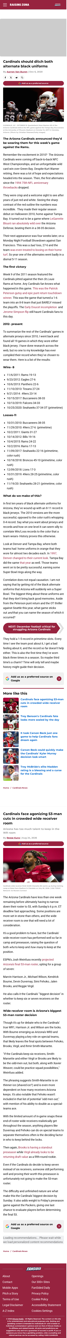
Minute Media (18, 1319)
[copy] (22, 77)
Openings (37, 1276)
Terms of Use (10, 1299)
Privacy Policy (40, 1293)
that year (25, 562)
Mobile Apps (10, 1287)
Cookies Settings (42, 1310)
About (6, 1276)
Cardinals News (19, 788)
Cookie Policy (40, 1299)
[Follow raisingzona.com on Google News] (59, 678)
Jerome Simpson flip (16, 311)
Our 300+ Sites (41, 1282)
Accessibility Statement (46, 1305)
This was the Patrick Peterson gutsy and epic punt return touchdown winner (32, 293)
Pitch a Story (10, 1293)
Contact (7, 1282)
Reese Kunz (13, 837)
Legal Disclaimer (12, 1305)
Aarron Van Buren (17, 71)
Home (6, 788)
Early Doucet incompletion (41, 307)
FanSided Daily (41, 1287)
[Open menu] (5, 5)
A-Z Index (8, 1310)
